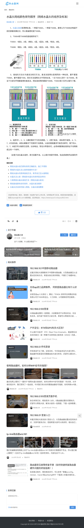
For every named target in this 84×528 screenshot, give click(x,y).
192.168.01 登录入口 (40, 415)
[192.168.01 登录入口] (17, 420)
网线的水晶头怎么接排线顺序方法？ (24, 170)
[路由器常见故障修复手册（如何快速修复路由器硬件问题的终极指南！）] (17, 470)
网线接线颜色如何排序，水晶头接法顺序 (26, 184)
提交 (72, 507)
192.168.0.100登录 (39, 309)
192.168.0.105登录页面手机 (43, 396)
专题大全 (41, 521)
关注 (65, 235)
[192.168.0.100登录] (17, 314)
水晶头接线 (17, 28)
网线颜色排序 (27, 205)
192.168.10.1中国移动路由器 (43, 268)
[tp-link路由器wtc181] (42, 442)
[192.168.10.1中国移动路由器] (17, 273)
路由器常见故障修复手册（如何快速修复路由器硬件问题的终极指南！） (53, 466)
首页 (5, 10)
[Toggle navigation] (77, 3)
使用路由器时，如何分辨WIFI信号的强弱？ (27, 365)
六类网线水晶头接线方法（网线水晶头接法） (27, 180)
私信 (74, 235)
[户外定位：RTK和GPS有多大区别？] (17, 333)
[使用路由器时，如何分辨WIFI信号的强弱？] (42, 373)
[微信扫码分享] (8, 221)
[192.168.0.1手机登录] (17, 351)
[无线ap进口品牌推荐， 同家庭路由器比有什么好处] (17, 292)
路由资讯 (41, 22)
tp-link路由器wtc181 (17, 434)
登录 (9, 507)
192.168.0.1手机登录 (40, 346)
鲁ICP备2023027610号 (55, 524)
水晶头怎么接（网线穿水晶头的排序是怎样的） (28, 177)
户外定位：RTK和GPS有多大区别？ (47, 328)
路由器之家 (10, 22)
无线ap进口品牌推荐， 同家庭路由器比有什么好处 (53, 289)
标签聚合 (50, 521)
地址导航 (32, 521)
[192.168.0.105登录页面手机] (17, 401)
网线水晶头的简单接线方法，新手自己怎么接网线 (29, 173)
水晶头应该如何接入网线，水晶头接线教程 (26, 187)
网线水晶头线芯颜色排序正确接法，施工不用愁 (28, 166)
